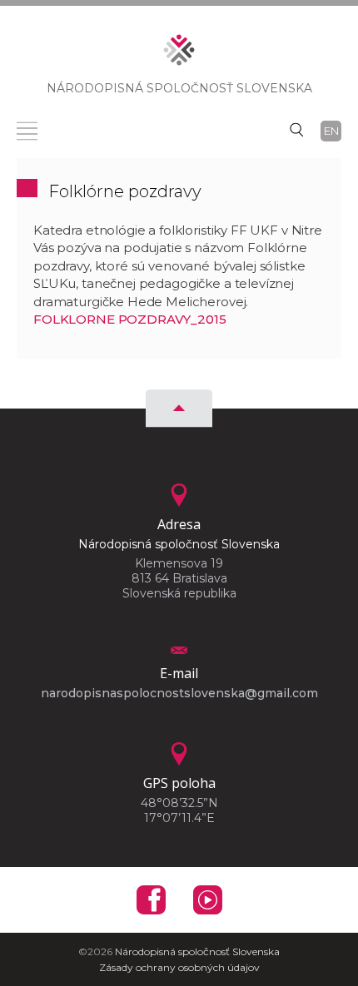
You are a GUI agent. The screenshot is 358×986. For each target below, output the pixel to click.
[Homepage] (179, 55)
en (331, 130)
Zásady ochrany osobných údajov (179, 967)
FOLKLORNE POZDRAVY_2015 (129, 319)
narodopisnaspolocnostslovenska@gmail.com (179, 693)
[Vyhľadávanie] (296, 129)
